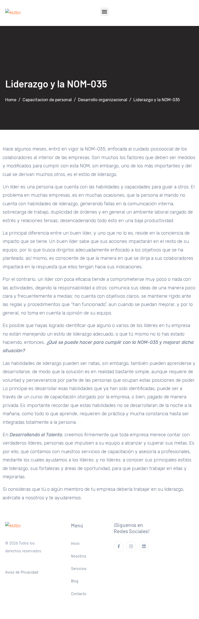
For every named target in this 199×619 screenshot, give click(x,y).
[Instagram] (131, 546)
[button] (104, 12)
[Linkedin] (144, 546)
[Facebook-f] (119, 546)
